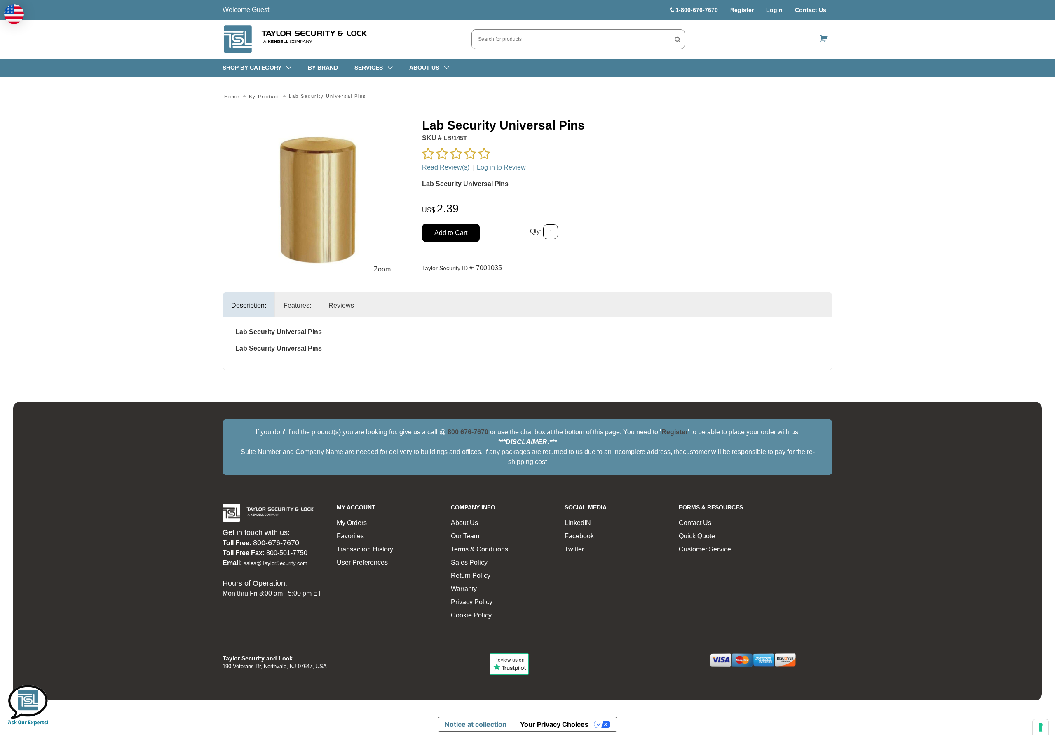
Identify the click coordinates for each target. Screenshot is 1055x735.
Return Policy (470, 575)
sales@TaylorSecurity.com (275, 563)
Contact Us (810, 10)
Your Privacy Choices (554, 724)
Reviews (341, 305)
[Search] (678, 39)
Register (742, 10)
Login (774, 10)
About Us (464, 522)
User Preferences (362, 562)
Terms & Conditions (479, 549)
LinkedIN (578, 522)
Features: (297, 305)
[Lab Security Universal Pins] (318, 122)
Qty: (536, 231)
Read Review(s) (445, 167)
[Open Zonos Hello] (14, 14)
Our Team (465, 535)
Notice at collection (475, 724)
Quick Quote (697, 535)
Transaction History (365, 549)
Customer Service (705, 549)
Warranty (464, 588)
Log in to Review (501, 167)
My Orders (352, 522)
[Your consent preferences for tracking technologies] (1040, 727)
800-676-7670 (276, 543)
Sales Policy (469, 562)
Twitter (574, 549)
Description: (248, 305)
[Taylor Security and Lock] (295, 39)
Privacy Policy (471, 601)
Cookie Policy (471, 615)
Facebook (579, 535)
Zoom (382, 269)
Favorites (350, 535)
